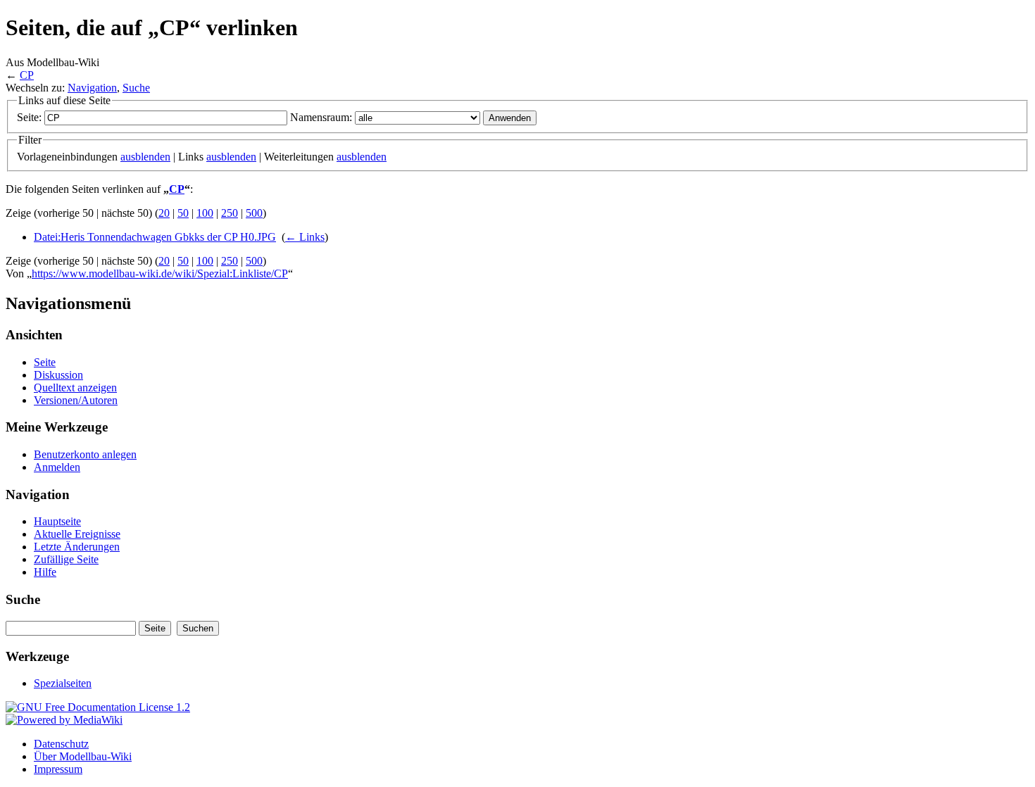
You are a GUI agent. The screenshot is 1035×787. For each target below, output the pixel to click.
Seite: (29, 117)
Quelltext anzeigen (75, 388)
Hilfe (45, 572)
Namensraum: (321, 117)
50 (183, 213)
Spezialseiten (63, 683)
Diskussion (58, 375)
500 (254, 213)
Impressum (58, 769)
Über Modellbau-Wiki (83, 756)
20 (164, 213)
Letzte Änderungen (77, 547)
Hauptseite (57, 521)
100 (204, 213)
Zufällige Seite (66, 559)
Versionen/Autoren (76, 400)
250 (229, 213)
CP (27, 75)
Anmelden (57, 467)
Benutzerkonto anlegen (85, 454)
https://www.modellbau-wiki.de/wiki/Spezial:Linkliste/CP (160, 273)
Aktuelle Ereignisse (77, 534)
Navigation (92, 88)
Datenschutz (61, 744)
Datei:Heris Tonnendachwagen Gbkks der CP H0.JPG (155, 237)
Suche (136, 88)
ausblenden (145, 157)
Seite (45, 362)
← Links (305, 237)
